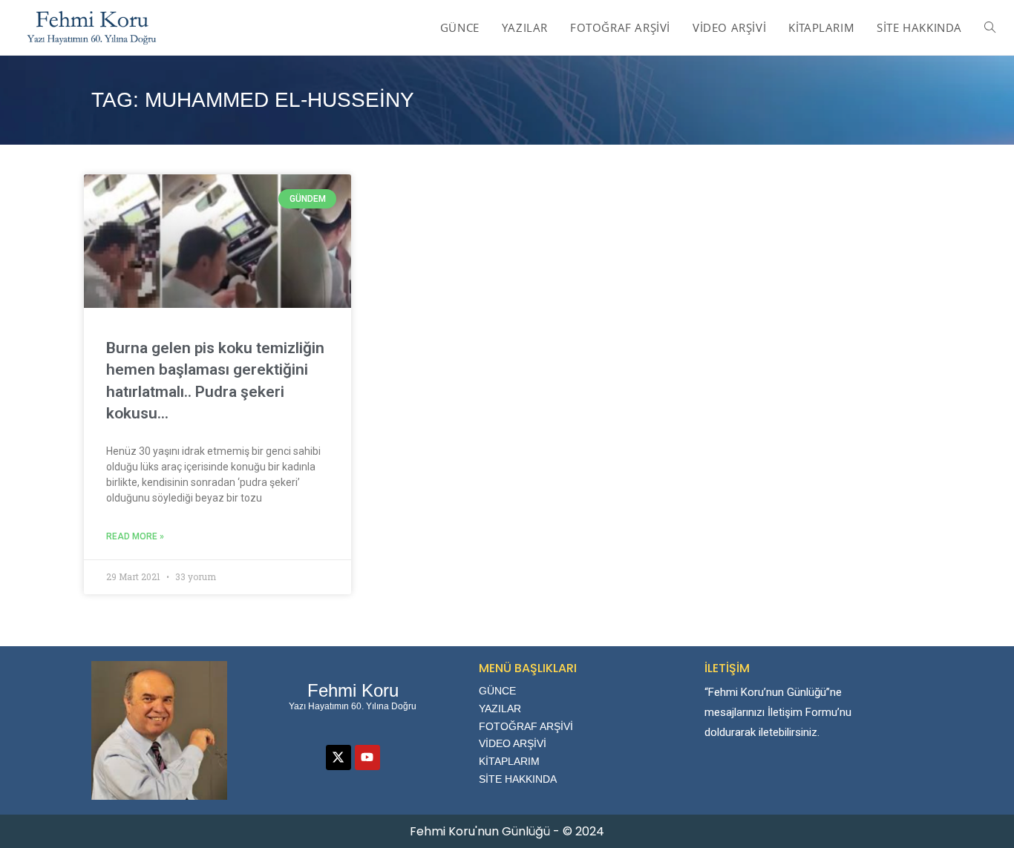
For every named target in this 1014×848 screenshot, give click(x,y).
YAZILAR (500, 708)
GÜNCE (497, 691)
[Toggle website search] (990, 27)
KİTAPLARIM (509, 761)
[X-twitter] (338, 757)
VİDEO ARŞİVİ (512, 743)
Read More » (135, 536)
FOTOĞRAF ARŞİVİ (526, 726)
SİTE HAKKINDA (518, 779)
